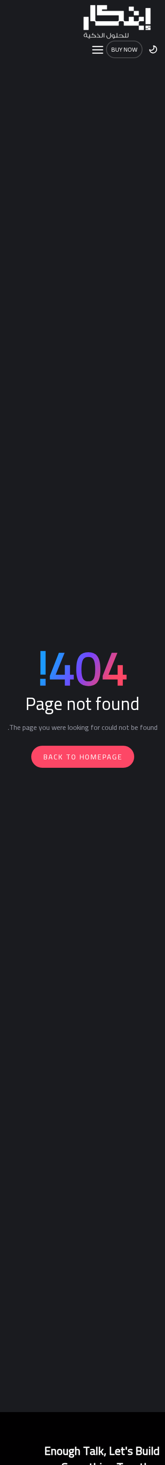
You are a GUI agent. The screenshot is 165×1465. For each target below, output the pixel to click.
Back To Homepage (82, 756)
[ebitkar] (116, 22)
